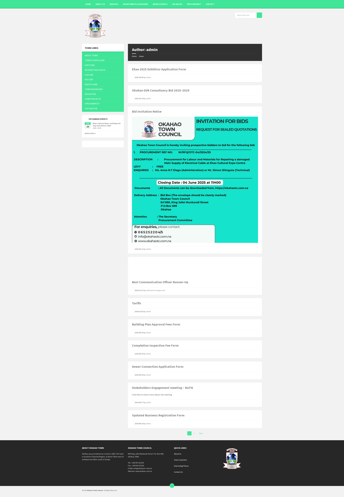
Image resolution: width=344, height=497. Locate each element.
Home (134, 56)
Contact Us (178, 472)
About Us (177, 454)
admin (148, 77)
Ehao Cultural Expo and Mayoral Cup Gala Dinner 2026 (106, 124)
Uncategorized (159, 290)
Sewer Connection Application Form (157, 366)
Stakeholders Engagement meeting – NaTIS (162, 388)
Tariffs (136, 303)
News (141, 56)
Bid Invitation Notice (147, 111)
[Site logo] (95, 38)
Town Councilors (180, 460)
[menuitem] (88, 4)
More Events (90, 133)
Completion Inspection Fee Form (155, 345)
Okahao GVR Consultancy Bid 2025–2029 (160, 90)
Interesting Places (181, 466)
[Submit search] (259, 15)
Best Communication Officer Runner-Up (160, 282)
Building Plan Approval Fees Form (156, 324)
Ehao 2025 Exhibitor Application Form (159, 69)
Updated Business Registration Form (158, 415)
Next (201, 433)
